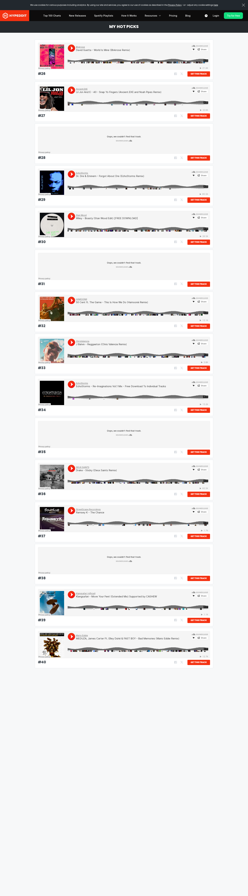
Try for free (233, 15)
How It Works (129, 15)
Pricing (173, 15)
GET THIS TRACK (199, 74)
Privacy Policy (175, 5)
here (216, 5)
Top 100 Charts (52, 15)
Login (216, 15)
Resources (151, 15)
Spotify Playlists (103, 15)
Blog (187, 15)
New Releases (77, 15)
